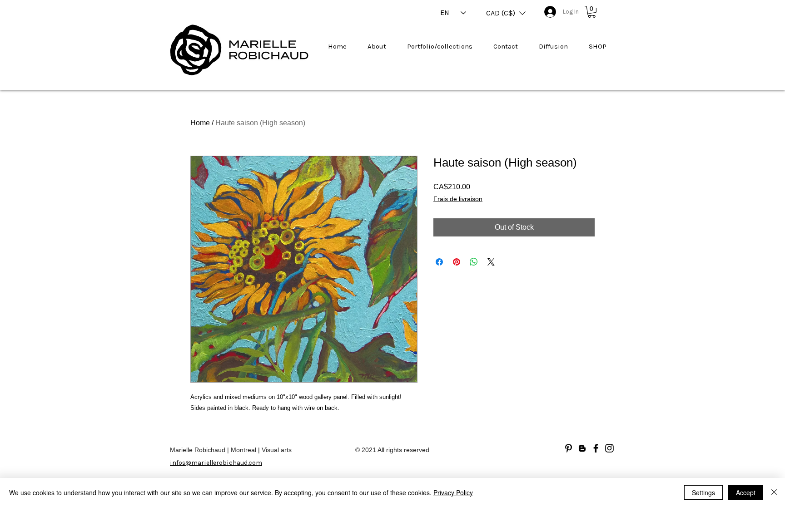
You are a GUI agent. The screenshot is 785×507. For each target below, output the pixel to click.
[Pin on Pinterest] (456, 261)
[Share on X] (491, 261)
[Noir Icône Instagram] (609, 448)
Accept (745, 492)
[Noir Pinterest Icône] (568, 448)
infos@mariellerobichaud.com (216, 463)
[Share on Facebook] (439, 261)
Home (200, 123)
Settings (703, 492)
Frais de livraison (457, 198)
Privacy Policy (453, 492)
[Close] (774, 492)
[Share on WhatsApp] (473, 261)
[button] (506, 13)
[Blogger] (582, 448)
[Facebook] (595, 448)
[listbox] (506, 13)
